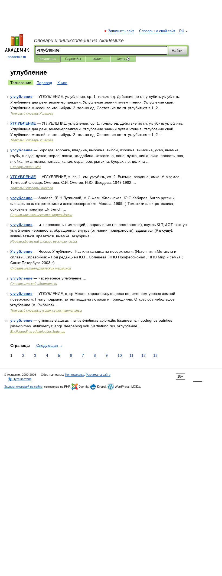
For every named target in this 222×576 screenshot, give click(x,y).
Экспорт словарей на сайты (23, 386)
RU (181, 31)
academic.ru (17, 57)
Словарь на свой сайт (157, 31)
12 (143, 355)
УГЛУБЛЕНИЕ (23, 123)
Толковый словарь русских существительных (46, 310)
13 (155, 355)
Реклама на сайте (98, 374)
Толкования (47, 59)
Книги (98, 59)
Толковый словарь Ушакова (31, 113)
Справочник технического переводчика (41, 215)
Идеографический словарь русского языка (43, 242)
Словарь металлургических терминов (40, 268)
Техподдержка (74, 374)
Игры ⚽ (123, 59)
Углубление (21, 251)
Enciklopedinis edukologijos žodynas (37, 332)
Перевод (44, 83)
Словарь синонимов (25, 167)
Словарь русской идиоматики (33, 284)
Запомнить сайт (121, 31)
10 (119, 355)
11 (131, 355)
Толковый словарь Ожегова (31, 188)
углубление (21, 96)
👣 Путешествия (19, 379)
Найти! (178, 50)
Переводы (73, 59)
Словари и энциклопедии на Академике (79, 40)
